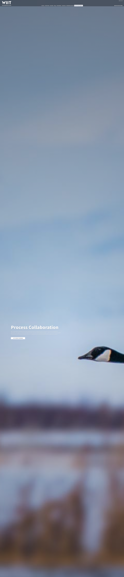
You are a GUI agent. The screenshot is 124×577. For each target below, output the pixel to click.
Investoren (64, 5)
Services (43, 5)
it (122, 0)
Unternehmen (59, 5)
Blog (55, 5)
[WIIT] (7, 3)
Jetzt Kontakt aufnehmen (18, 338)
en (119, 0)
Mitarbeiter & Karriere (70, 5)
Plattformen (47, 5)
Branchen (51, 5)
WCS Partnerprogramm (79, 5)
